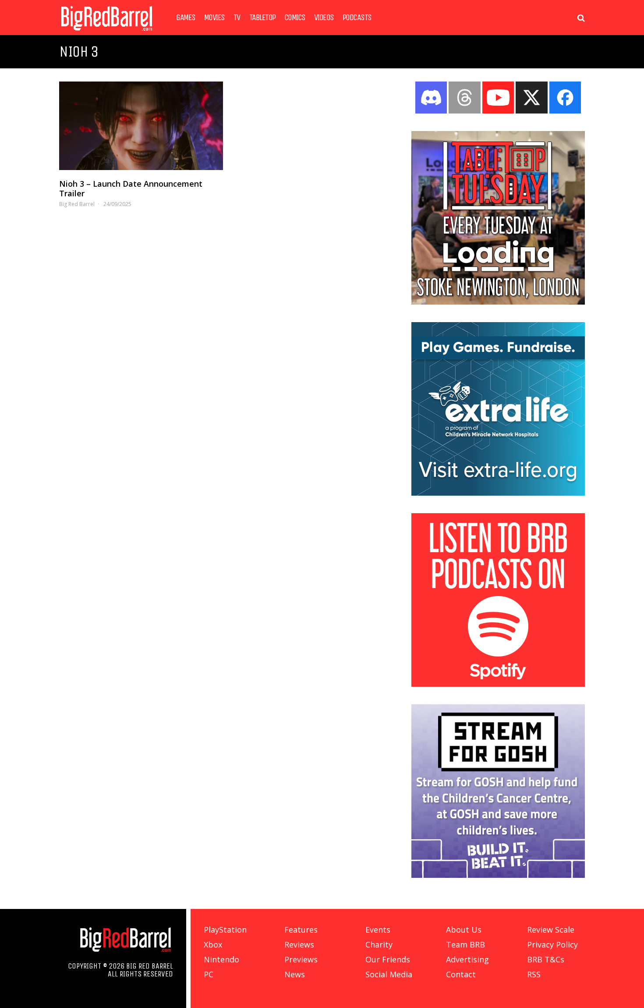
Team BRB (465, 944)
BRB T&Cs (545, 959)
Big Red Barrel (77, 204)
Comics (294, 17)
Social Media (388, 974)
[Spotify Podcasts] (498, 684)
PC (208, 974)
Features (301, 929)
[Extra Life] (498, 493)
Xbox (213, 944)
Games (185, 17)
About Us (463, 929)
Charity (379, 944)
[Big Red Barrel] (106, 32)
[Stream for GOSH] (498, 875)
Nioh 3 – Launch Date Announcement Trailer (130, 188)
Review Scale (550, 929)
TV (237, 17)
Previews (301, 959)
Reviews (299, 944)
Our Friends (387, 959)
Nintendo (221, 959)
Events (377, 929)
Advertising (467, 959)
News (294, 974)
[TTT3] (498, 302)
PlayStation (225, 929)
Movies (214, 17)
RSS (534, 974)
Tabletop (262, 17)
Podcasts (357, 17)
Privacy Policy (552, 944)
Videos (324, 17)
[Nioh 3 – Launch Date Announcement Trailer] (141, 126)
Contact (461, 974)
